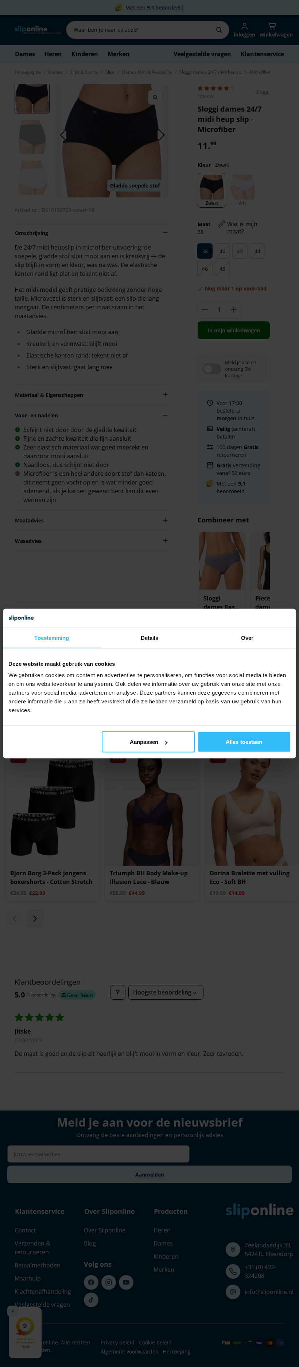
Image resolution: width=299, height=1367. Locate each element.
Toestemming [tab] (51, 637)
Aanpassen (144, 742)
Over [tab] (247, 637)
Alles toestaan (244, 742)
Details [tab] (150, 637)
